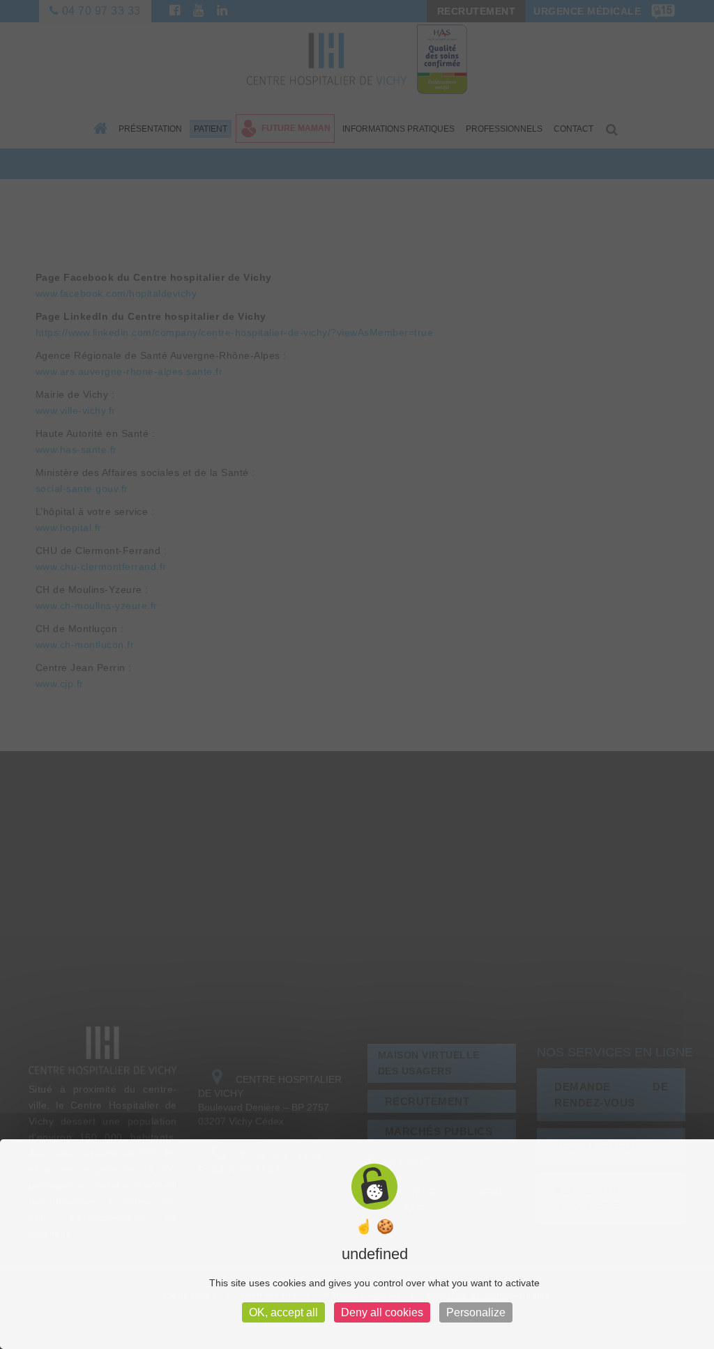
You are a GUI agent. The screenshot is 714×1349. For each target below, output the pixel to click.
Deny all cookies (382, 1312)
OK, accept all (283, 1312)
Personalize (476, 1312)
